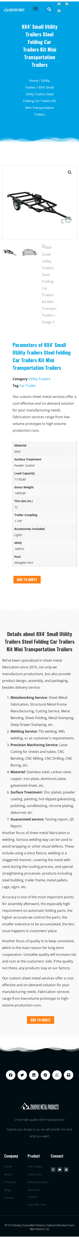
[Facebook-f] (53, 1169)
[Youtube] (59, 1169)
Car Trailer (27, 385)
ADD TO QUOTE (27, 579)
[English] (61, 5)
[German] (61, 12)
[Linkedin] (66, 1169)
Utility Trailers (39, 379)
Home (33, 80)
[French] (68, 5)
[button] (35, 8)
